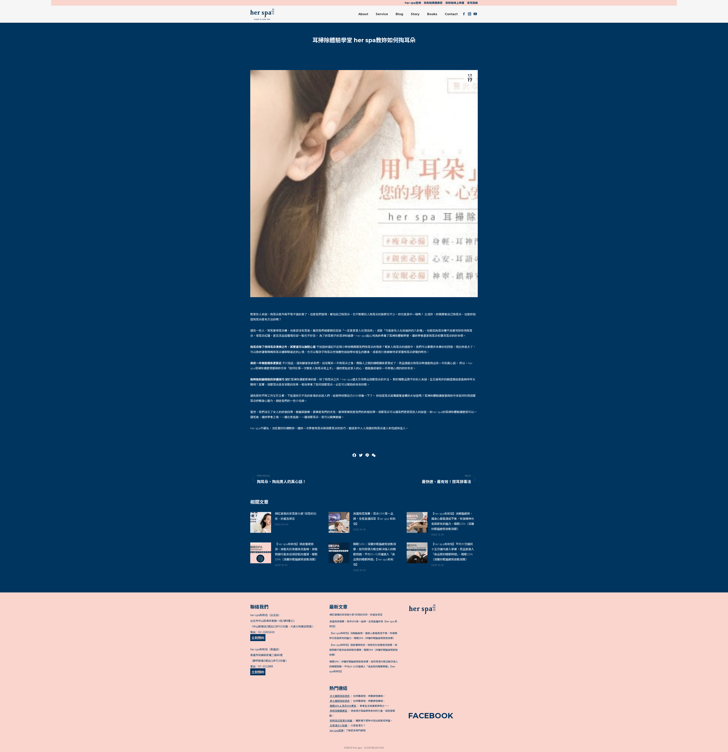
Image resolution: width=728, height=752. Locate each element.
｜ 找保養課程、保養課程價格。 (357, 696)
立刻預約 (257, 637)
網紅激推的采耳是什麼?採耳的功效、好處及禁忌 (295, 516)
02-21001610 (266, 632)
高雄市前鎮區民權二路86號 (266, 655)
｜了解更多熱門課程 (347, 730)
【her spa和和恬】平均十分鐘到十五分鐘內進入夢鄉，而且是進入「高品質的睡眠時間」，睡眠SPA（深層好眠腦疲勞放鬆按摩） (452, 551)
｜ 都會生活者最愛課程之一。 (359, 706)
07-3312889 (265, 666)
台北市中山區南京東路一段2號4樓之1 (272, 621)
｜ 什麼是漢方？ (347, 725)
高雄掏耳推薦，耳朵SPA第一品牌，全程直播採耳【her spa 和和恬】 (374, 519)
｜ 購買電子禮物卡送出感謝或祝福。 (361, 720)
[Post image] (260, 522)
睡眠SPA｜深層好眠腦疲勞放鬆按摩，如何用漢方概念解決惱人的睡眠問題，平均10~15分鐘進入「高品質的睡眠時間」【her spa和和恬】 (374, 554)
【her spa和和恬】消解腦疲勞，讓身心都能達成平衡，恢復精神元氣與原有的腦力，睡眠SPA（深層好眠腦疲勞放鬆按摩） (452, 521)
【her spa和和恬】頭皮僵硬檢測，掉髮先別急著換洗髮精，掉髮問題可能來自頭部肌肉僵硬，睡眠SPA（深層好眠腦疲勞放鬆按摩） (296, 551)
